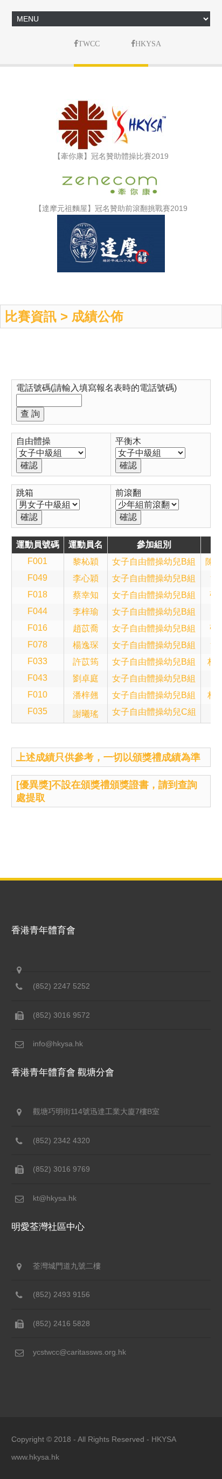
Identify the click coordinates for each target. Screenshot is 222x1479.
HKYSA (163, 1439)
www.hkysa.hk (35, 1457)
